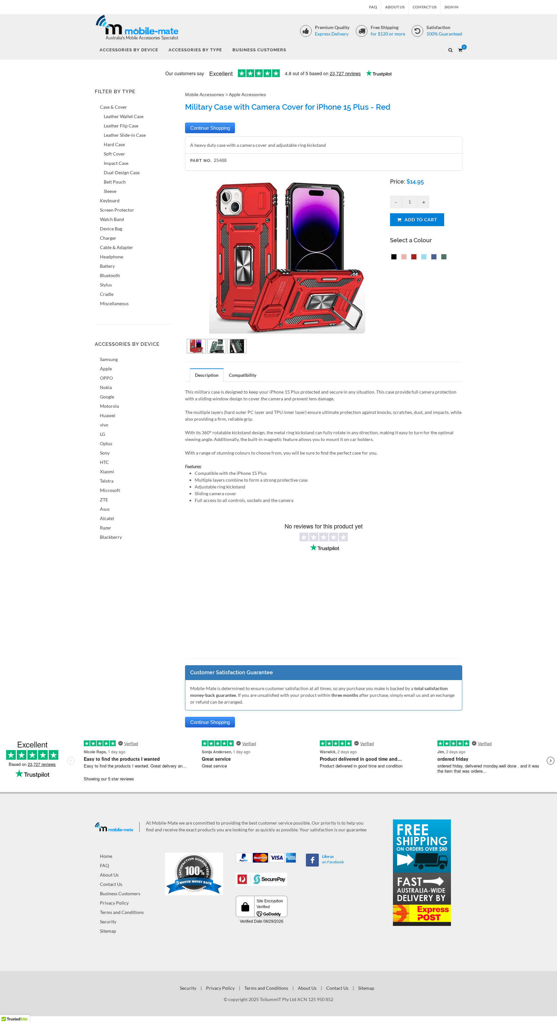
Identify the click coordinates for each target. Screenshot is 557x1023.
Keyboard (110, 200)
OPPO (106, 378)
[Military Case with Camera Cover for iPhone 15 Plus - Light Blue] (422, 257)
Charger (108, 238)
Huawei (107, 415)
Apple (106, 368)
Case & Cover (113, 107)
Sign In (451, 7)
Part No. (201, 160)
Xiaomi (107, 471)
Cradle (106, 294)
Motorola (109, 406)
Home (106, 856)
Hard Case (114, 144)
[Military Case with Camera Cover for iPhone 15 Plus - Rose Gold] (402, 257)
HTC (104, 462)
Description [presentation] (207, 375)
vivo (104, 424)
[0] (460, 49)
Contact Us (424, 7)
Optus (106, 443)
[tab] (207, 375)
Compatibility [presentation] (242, 375)
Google (107, 396)
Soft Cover (114, 153)
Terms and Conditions (122, 912)
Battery (107, 266)
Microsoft (110, 490)
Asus (105, 509)
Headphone (111, 256)
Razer (105, 527)
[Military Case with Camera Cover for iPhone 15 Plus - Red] (412, 257)
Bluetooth (110, 275)
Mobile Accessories (204, 94)
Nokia (106, 387)
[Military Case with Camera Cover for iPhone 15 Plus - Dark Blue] (432, 257)
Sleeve (110, 191)
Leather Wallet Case (123, 116)
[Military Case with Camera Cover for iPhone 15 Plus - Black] (392, 257)
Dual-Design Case (122, 172)
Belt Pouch (115, 182)
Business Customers (120, 893)
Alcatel (107, 518)
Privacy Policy (114, 903)
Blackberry (111, 537)
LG (102, 434)
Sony (105, 453)
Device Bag (111, 228)
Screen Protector (117, 210)
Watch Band (112, 219)
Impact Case (116, 163)
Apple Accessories (247, 94)
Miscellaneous (114, 303)
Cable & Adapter (116, 247)
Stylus (106, 284)
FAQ (373, 7)
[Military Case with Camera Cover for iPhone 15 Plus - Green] (442, 257)
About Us (395, 7)
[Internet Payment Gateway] (261, 878)
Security (108, 921)
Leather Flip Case (121, 125)
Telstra (106, 481)
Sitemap (108, 931)
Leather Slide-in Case (125, 135)
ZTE (104, 499)
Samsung (109, 359)
